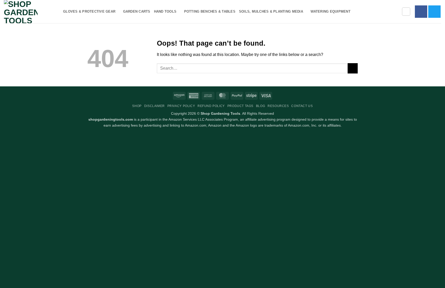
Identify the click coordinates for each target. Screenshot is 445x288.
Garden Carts (136, 11)
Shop (136, 106)
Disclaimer (154, 106)
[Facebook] (421, 11)
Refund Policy (211, 106)
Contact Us (302, 106)
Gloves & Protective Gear (89, 11)
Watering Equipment (330, 11)
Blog (260, 106)
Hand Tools (165, 11)
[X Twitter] (434, 11)
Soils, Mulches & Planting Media (271, 11)
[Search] (406, 11)
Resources (278, 106)
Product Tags (240, 106)
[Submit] (353, 68)
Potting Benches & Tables (209, 11)
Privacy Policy (181, 106)
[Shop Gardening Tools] (29, 11)
